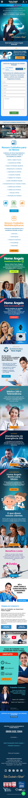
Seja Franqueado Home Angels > (14, 743)
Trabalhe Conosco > (14, 745)
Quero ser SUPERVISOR (21, 627)
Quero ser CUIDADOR (6, 627)
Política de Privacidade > (14, 753)
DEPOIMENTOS (14, 544)
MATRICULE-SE (6, 679)
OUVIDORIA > (14, 737)
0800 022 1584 (14, 731)
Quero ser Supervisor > (18, 702)
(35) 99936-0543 (9, 68)
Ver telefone (18, 5)
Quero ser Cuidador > (18, 699)
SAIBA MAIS (14, 210)
